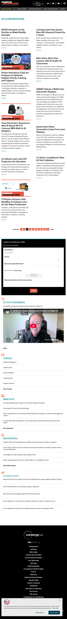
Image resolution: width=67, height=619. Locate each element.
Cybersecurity (7, 367)
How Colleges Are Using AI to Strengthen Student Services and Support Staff (28, 508)
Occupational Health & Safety (33, 569)
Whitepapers (10, 438)
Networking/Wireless (35, 9)
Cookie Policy (55, 608)
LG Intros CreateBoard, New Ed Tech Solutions (50, 159)
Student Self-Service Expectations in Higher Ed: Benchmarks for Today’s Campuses (30, 442)
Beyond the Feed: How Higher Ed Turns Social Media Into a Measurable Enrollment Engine (32, 479)
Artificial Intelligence (9, 362)
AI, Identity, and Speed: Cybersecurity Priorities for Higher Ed (22, 306)
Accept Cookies (54, 612)
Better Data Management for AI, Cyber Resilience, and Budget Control (26, 460)
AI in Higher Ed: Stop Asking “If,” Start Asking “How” (19, 455)
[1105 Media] (33, 542)
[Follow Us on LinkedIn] (48, 3)
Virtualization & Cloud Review (33, 597)
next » (53, 229)
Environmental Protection (33, 558)
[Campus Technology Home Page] (10, 3)
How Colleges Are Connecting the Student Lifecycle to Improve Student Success (29, 501)
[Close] (60, 600)
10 (48, 229)
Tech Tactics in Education (33, 589)
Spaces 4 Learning (33, 583)
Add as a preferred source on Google (40, 4)
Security (62, 9)
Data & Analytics (8, 373)
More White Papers (9, 466)
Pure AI (33, 572)
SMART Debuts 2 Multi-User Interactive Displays (50, 90)
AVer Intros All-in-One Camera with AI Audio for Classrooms (49, 60)
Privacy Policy (18, 270)
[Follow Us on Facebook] (56, 3)
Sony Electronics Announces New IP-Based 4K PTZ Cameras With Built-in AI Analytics (15, 126)
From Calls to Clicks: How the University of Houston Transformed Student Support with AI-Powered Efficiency (32, 448)
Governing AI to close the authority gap (16, 408)
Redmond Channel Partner (33, 577)
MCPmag (33, 563)
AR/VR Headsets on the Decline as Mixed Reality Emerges (13, 32)
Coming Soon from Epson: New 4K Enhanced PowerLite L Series (50, 32)
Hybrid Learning (22, 9)
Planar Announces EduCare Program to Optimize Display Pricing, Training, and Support (15, 76)
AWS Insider (33, 552)
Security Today (33, 580)
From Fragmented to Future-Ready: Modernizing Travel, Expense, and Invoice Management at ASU (33, 414)
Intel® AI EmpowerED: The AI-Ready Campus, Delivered (21, 487)
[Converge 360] (33, 535)
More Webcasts (8, 428)
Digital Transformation (51, 9)
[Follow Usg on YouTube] (58, 3)
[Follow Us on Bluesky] (53, 3)
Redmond (33, 574)
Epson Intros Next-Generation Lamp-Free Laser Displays (50, 129)
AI (14, 9)
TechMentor (34, 586)
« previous (15, 229)
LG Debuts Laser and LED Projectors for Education (14, 160)
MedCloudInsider (33, 566)
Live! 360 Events (33, 560)
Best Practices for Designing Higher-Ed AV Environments (21, 494)
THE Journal (34, 594)
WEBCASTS (8, 399)
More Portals (7, 389)
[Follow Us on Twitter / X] (50, 3)
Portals (7, 358)
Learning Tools (8, 378)
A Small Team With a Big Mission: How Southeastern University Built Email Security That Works (31, 422)
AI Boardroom (33, 546)
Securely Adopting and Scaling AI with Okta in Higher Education (24, 403)
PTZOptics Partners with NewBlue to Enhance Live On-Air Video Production (14, 202)
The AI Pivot (33, 591)
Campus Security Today (33, 555)
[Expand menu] (64, 4)
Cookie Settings (39, 612)
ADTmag (33, 549)
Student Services (8, 383)
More (5, 348)
